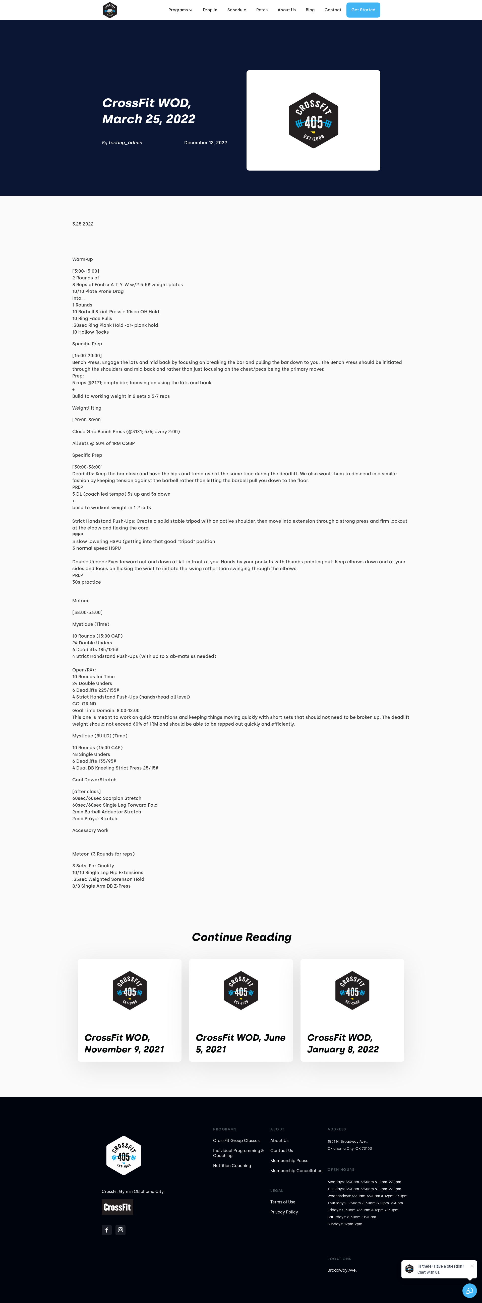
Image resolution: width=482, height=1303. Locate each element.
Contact (333, 10)
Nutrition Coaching (232, 1165)
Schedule (236, 10)
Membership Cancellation (296, 1170)
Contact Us (281, 1150)
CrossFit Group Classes (236, 1140)
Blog (310, 10)
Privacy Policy (284, 1212)
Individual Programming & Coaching (238, 1153)
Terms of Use (282, 1202)
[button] (180, 10)
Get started (363, 10)
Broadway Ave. (342, 1270)
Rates (262, 10)
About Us (287, 10)
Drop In (210, 10)
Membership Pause (289, 1160)
